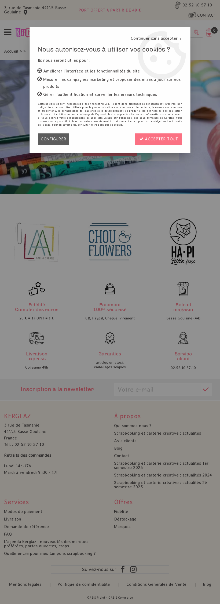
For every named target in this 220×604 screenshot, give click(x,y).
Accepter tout (161, 139)
